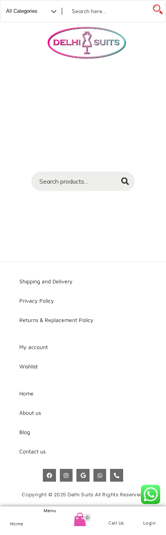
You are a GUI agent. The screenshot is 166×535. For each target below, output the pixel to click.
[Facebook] (49, 475)
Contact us (32, 451)
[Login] (149, 513)
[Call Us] (116, 513)
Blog (24, 432)
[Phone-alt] (116, 475)
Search (121, 183)
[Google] (83, 475)
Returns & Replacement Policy (56, 320)
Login (149, 523)
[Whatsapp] (100, 475)
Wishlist (28, 366)
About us (30, 412)
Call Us (116, 523)
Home (17, 523)
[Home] (17, 513)
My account (33, 347)
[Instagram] (66, 475)
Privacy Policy (36, 300)
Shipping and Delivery (46, 281)
